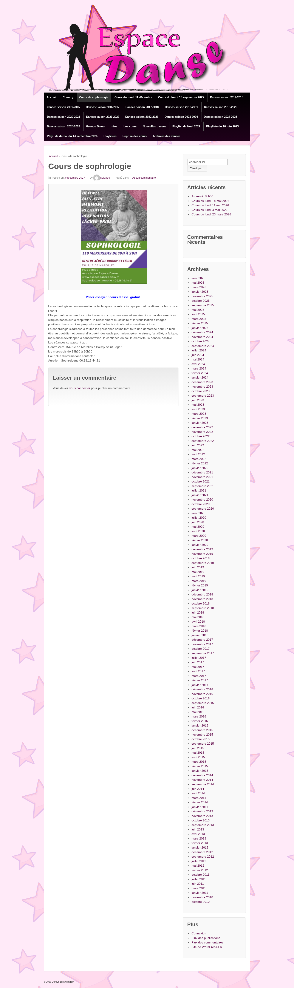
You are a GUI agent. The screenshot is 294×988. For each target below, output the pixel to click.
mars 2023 (199, 413)
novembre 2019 (202, 553)
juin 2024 (198, 355)
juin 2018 (198, 612)
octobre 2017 (201, 648)
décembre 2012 (202, 852)
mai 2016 (198, 712)
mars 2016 (199, 716)
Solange (105, 177)
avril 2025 (198, 314)
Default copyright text (62, 981)
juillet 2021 (199, 490)
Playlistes (110, 136)
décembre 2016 (202, 689)
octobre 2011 (200, 874)
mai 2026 (198, 282)
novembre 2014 (202, 779)
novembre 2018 (202, 599)
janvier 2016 (200, 725)
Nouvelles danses (154, 126)
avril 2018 (198, 621)
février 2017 (200, 680)
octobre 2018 (201, 603)
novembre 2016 (202, 694)
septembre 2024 (203, 346)
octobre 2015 (201, 739)
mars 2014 (199, 797)
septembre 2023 (203, 395)
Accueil (52, 97)
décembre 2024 (202, 332)
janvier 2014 (200, 807)
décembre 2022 (202, 427)
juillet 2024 (199, 350)
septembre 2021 (203, 486)
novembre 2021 (202, 477)
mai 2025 (198, 309)
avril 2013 (198, 834)
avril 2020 (198, 531)
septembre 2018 (203, 608)
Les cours (130, 126)
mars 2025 (199, 318)
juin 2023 (198, 400)
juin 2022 (198, 445)
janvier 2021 (200, 495)
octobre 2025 (201, 300)
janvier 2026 (200, 291)
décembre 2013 (202, 811)
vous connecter (79, 388)
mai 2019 (198, 572)
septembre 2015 (203, 743)
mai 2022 (198, 449)
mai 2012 (198, 865)
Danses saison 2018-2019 (181, 107)
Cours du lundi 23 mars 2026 (211, 214)
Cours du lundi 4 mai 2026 (209, 210)
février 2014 (200, 802)
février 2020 (200, 540)
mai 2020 (198, 526)
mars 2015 (199, 761)
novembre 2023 (202, 386)
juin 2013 (198, 829)
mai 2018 (198, 617)
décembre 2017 (202, 639)
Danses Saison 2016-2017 (102, 107)
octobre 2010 (201, 901)
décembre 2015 (202, 730)
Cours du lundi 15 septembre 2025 (181, 97)
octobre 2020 (201, 504)
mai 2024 (198, 359)
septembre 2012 (203, 856)
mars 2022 (199, 459)
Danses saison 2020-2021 (63, 116)
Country (68, 97)
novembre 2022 (202, 431)
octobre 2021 (201, 481)
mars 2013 (199, 838)
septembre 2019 (203, 562)
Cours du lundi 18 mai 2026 (210, 201)
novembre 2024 (202, 337)
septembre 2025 (203, 305)
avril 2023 (198, 409)
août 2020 (198, 513)
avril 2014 (198, 793)
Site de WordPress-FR (207, 947)
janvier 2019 (200, 590)
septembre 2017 (203, 653)
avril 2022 (198, 454)
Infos (114, 126)
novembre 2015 (202, 734)
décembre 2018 (202, 594)
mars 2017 (199, 675)
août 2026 (198, 278)
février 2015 (200, 766)
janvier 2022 (200, 468)
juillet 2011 (199, 879)
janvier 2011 (200, 892)
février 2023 (200, 418)
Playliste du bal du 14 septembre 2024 (72, 136)
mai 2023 (198, 404)
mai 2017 (198, 666)
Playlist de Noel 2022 (186, 126)
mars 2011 (199, 888)
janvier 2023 (200, 422)
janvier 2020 (200, 544)
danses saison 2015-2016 (63, 107)
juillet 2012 (199, 861)
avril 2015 (198, 757)
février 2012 (200, 870)
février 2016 (200, 721)
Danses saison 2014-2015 (226, 97)
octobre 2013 (201, 820)
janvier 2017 (200, 684)
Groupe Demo (95, 126)
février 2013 (200, 843)
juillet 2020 (199, 517)
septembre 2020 (203, 508)
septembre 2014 (203, 784)
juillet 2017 (199, 657)
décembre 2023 (202, 382)
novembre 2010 (202, 897)
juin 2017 (198, 662)
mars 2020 (199, 535)
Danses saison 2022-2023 (141, 116)
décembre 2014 (202, 775)
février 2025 (200, 323)
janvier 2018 (200, 635)
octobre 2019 (201, 558)
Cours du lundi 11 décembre (133, 97)
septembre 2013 (203, 825)
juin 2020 (198, 522)
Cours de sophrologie (93, 97)
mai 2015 (198, 752)
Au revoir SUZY (202, 196)
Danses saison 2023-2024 (181, 116)
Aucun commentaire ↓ (145, 177)
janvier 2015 (200, 770)
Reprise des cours (134, 136)
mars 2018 (199, 626)
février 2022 (200, 463)
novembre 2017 (202, 644)
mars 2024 (199, 368)
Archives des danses (166, 136)
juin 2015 (198, 748)
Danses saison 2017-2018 (142, 107)
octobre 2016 (201, 698)
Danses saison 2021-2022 (102, 116)
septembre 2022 (203, 440)
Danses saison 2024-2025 (220, 116)
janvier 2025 (200, 327)
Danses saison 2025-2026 (63, 126)
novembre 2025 (202, 296)
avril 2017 (198, 671)
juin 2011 (198, 883)
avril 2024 (198, 364)
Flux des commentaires (207, 942)
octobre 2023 (201, 391)
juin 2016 (198, 707)
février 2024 (200, 373)
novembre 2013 (202, 816)
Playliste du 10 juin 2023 (222, 126)
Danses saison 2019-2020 (220, 107)
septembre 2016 (203, 703)
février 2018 (200, 630)
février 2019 (200, 585)
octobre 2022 (201, 436)
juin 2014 (198, 788)
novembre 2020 (202, 499)
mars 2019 (199, 581)
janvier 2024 (200, 377)
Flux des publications (206, 938)
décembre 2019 (202, 549)
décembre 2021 (202, 472)
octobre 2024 (201, 341)
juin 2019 (198, 567)
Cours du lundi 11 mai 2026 (210, 205)
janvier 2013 (200, 847)
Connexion (199, 933)
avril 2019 (198, 576)
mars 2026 (199, 287)
